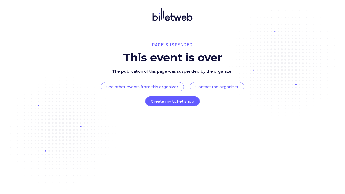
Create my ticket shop (172, 101)
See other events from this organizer (142, 86)
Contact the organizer (217, 86)
